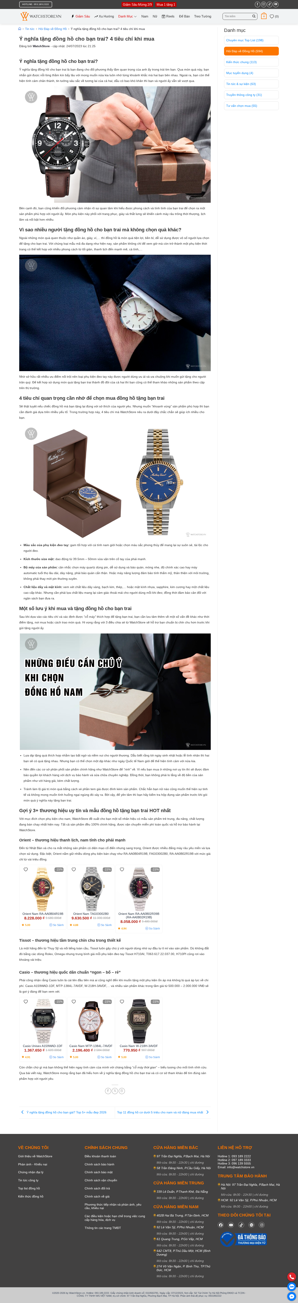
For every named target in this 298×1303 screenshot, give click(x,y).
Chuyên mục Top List (245, 40)
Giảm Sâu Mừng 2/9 (137, 4)
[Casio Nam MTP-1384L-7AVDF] (90, 1021)
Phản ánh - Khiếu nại (32, 1164)
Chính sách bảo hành (99, 1164)
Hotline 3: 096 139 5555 (234, 1163)
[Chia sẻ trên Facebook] (108, 1091)
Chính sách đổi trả (97, 1188)
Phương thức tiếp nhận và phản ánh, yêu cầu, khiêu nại (113, 1206)
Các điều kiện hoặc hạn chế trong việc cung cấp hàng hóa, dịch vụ (115, 1218)
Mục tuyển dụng (239, 73)
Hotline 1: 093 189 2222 (234, 1156)
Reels (170, 16)
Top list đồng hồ (29, 1188)
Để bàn (184, 16)
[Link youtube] (231, 1225)
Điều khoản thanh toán (100, 1156)
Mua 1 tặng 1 (166, 4)
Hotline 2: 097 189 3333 (234, 1160)
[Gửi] (254, 16)
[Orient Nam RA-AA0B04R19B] (42, 889)
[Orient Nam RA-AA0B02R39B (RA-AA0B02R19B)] (139, 889)
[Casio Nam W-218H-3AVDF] (139, 1021)
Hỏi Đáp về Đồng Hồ (244, 51)
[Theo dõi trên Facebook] (257, 4)
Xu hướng (106, 16)
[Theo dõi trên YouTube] (275, 4)
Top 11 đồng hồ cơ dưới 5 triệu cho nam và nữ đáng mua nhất (160, 1112)
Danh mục (125, 16)
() (276, 16)
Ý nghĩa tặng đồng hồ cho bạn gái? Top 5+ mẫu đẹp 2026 (66, 1112)
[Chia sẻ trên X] (115, 1091)
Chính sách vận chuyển (101, 1180)
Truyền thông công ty (244, 95)
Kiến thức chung (241, 62)
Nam (144, 16)
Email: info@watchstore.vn (236, 1167)
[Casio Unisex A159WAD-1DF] (42, 1021)
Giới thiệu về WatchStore (35, 1156)
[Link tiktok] (241, 1225)
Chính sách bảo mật (99, 1172)
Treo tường (202, 16)
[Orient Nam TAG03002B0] (90, 889)
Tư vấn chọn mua (241, 105)
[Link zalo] (251, 1225)
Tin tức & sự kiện (241, 84)
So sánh (58, 925)
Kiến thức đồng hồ (30, 1196)
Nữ (155, 16)
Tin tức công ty (28, 1180)
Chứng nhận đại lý (30, 1172)
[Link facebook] (221, 1225)
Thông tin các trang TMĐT (103, 1228)
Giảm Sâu (82, 16)
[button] (264, 16)
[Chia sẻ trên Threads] (122, 1091)
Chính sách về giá (97, 1196)
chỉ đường (197, 1162)
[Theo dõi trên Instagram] (263, 4)
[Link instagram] (262, 1225)
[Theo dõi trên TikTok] (269, 4)
